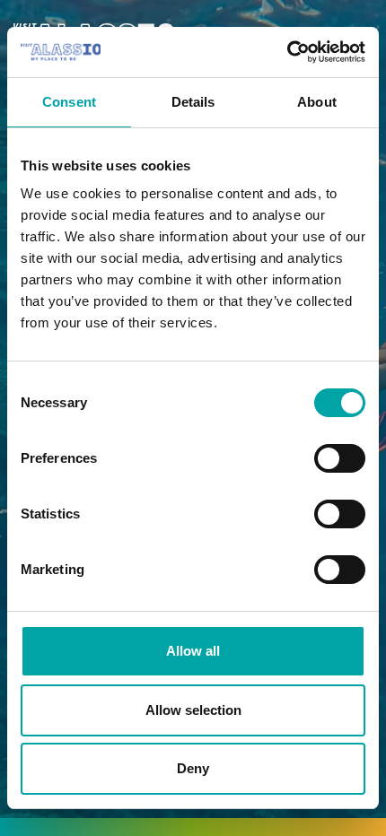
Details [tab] (193, 101)
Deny (193, 768)
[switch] (339, 458)
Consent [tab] (69, 101)
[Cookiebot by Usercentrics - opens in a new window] (286, 52)
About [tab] (317, 101)
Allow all (193, 650)
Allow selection (193, 710)
